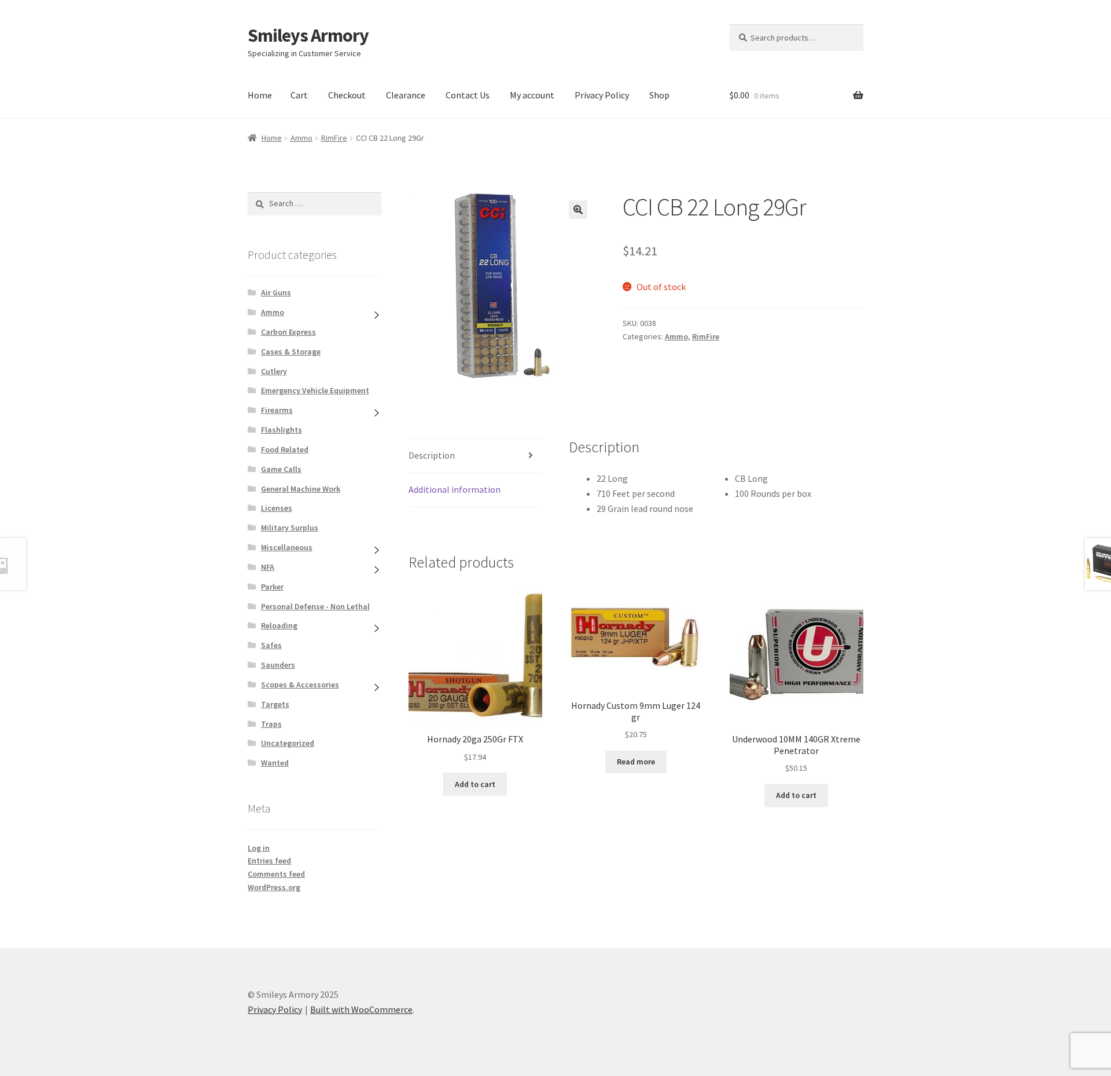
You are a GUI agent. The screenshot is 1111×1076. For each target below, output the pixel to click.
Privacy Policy (602, 95)
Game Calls (281, 469)
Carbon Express (288, 332)
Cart (299, 95)
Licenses (276, 508)
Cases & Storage (291, 351)
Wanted (275, 762)
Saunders (278, 665)
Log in (259, 848)
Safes (271, 645)
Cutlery (274, 371)
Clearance (405, 95)
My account (532, 95)
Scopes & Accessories (300, 684)
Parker (272, 586)
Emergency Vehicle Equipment (315, 390)
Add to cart (475, 784)
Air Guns (276, 292)
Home (260, 95)
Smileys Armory (308, 35)
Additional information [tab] (455, 489)
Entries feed (269, 860)
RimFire (334, 138)
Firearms (277, 410)
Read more (636, 761)
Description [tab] (432, 455)
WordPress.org (274, 887)
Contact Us (468, 95)
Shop (659, 95)
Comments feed (276, 874)
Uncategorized (287, 743)
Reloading (279, 625)
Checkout (347, 95)
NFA (267, 567)
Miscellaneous (286, 547)
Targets (275, 704)
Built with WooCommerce (361, 1009)
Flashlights (281, 429)
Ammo (301, 138)
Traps (271, 724)
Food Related (284, 449)
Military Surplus (289, 527)
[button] (578, 209)
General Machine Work (300, 489)
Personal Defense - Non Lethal (315, 606)
